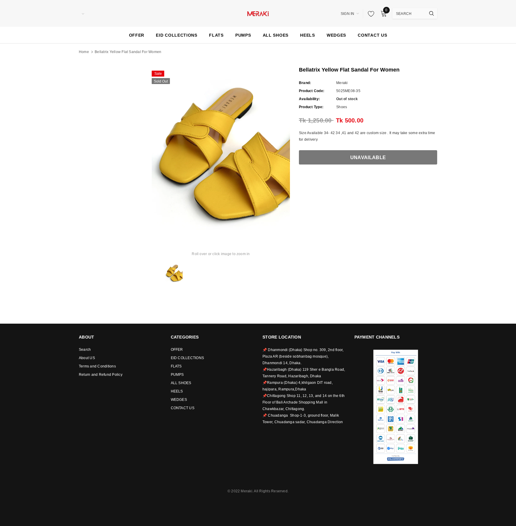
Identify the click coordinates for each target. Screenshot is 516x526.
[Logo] (258, 13)
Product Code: (311, 91)
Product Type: (311, 107)
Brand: (305, 83)
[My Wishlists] (369, 13)
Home (84, 52)
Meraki (342, 83)
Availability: (309, 99)
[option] (221, 148)
